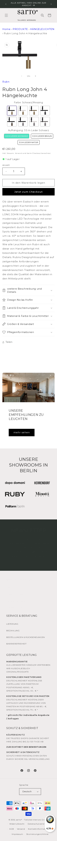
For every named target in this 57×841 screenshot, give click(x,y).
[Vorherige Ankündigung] (5, 4)
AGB (11, 829)
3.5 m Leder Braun (42, 136)
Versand (18, 153)
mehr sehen (21, 432)
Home (6, 29)
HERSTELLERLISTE (15, 601)
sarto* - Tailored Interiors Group (32, 820)
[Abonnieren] (47, 565)
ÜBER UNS (11, 588)
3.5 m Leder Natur (28, 142)
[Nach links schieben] (21, 76)
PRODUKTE (20, 29)
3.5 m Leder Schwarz (16, 136)
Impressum (17, 834)
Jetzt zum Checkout (28, 191)
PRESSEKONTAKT (15, 608)
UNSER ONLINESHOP (17, 594)
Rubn (5, 81)
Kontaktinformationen (39, 829)
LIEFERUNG (12, 624)
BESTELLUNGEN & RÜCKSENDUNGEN (25, 637)
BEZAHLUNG (12, 630)
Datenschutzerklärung (39, 824)
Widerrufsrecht (17, 824)
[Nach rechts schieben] (35, 76)
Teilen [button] (9, 342)
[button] (6, 15)
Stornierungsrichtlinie (37, 834)
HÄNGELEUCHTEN (42, 29)
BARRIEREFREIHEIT (16, 644)
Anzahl (6, 165)
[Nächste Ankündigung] (51, 4)
